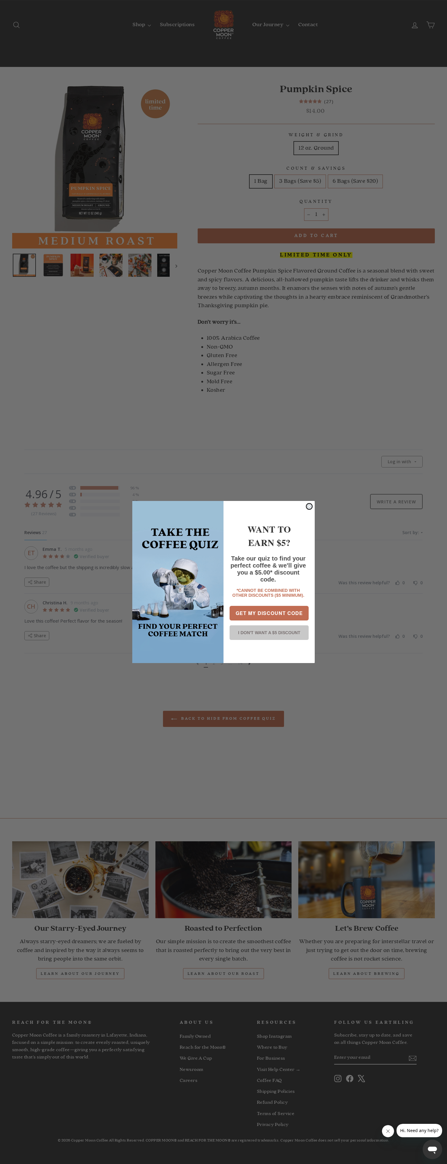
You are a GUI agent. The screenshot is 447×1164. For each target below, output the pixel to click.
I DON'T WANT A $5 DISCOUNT (269, 632)
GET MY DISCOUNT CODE (269, 613)
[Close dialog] (309, 506)
